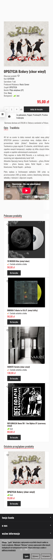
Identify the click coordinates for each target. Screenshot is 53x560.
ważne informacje (11, 533)
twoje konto (8, 517)
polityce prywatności (9, 550)
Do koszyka (14, 272)
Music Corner (24, 84)
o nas (4, 525)
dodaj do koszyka (36, 109)
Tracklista (14, 128)
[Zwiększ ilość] (6, 109)
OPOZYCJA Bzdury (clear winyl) (21, 491)
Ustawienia (46, 556)
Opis (6, 128)
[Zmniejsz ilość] (16, 109)
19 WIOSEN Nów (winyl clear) (18, 261)
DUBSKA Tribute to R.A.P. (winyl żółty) (22, 310)
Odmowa (35, 556)
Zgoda (26, 556)
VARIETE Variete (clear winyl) (18, 366)
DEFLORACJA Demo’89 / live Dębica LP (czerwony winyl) (26, 424)
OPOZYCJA (13, 87)
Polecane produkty (13, 216)
